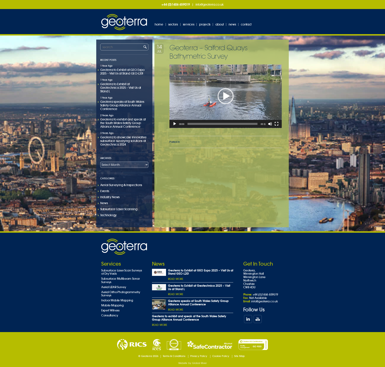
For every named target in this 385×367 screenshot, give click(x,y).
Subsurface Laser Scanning (118, 209)
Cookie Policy (220, 356)
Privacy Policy (198, 356)
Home (159, 24)
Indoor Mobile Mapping (117, 300)
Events (104, 191)
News (232, 24)
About (219, 24)
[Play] (175, 124)
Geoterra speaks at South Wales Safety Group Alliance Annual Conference (122, 105)
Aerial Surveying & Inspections (121, 185)
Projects (204, 24)
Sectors (173, 24)
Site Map (239, 356)
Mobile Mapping (112, 305)
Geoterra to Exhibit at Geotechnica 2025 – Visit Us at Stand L (120, 87)
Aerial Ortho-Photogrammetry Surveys (120, 294)
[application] (225, 96)
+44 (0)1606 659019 (175, 4)
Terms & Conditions (174, 356)
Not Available (258, 298)
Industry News (110, 197)
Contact (246, 24)
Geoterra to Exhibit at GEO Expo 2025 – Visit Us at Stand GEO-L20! (122, 71)
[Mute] (270, 124)
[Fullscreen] (277, 124)
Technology (108, 215)
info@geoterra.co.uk (210, 4)
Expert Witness (110, 310)
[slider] (222, 124)
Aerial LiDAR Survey (113, 287)
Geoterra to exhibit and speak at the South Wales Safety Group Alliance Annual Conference (123, 122)
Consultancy (109, 315)
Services (188, 24)
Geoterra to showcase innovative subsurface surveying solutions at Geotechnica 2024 (123, 140)
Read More (175, 279)
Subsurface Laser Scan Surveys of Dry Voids (121, 272)
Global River (199, 363)
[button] (226, 96)
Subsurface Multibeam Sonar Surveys (120, 280)
